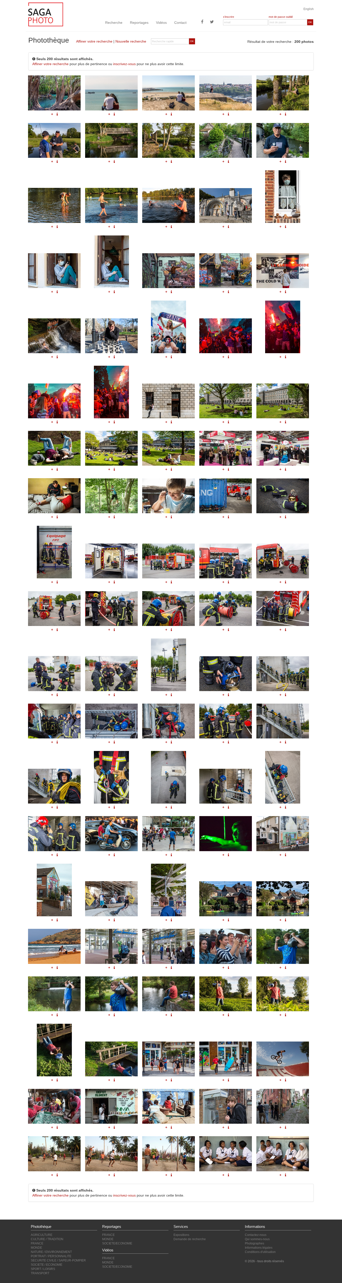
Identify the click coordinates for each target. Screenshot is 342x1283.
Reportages (139, 23)
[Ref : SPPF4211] (225, 946)
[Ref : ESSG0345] (168, 1059)
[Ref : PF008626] (111, 833)
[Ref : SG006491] (225, 786)
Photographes (254, 1243)
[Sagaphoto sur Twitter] (211, 22)
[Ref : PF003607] (111, 993)
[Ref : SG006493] (54, 833)
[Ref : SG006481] (225, 673)
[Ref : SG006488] (54, 786)
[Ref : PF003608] (168, 993)
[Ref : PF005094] (282, 898)
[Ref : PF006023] (282, 833)
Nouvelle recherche (130, 41)
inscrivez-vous (124, 64)
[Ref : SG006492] (282, 777)
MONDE (36, 1247)
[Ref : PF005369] (168, 890)
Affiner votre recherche (94, 41)
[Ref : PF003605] (282, 946)
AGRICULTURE (41, 1235)
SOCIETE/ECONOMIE (117, 1243)
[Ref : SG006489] (111, 777)
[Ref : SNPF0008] (168, 1106)
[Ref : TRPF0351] (282, 1106)
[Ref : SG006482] (282, 673)
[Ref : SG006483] (54, 721)
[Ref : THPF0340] (111, 1153)
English (308, 9)
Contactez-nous (255, 1235)
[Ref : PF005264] (111, 898)
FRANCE (37, 1243)
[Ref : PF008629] (168, 833)
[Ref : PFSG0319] (54, 946)
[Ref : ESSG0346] (225, 1059)
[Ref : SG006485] (168, 721)
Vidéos (161, 23)
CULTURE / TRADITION (47, 1239)
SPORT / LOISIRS (43, 1269)
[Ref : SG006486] (225, 721)
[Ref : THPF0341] (168, 1153)
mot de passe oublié (281, 16)
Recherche (113, 23)
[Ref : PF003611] (54, 1050)
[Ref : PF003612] (111, 1059)
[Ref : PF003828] (168, 946)
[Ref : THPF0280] (282, 1153)
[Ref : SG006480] (168, 664)
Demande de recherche (190, 1239)
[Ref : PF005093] (225, 898)
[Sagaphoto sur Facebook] (202, 22)
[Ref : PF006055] (54, 890)
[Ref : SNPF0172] (111, 1106)
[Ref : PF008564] (225, 833)
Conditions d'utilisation (260, 1252)
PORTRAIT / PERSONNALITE (51, 1256)
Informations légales (258, 1247)
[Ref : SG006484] (111, 721)
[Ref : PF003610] (282, 993)
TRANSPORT (40, 1273)
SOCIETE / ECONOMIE (46, 1264)
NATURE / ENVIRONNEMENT (51, 1252)
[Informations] (57, 695)
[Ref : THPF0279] (225, 1153)
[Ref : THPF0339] (54, 1153)
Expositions (181, 1235)
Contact (180, 23)
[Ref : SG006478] (54, 673)
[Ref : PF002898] (225, 1106)
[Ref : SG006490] (168, 777)
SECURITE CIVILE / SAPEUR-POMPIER (58, 1260)
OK (310, 22)
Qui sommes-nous (257, 1239)
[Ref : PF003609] (225, 993)
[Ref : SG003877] (282, 1059)
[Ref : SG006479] (111, 673)
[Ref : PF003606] (54, 993)
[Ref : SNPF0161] (54, 1106)
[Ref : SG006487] (282, 721)
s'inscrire (228, 16)
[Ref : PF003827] (111, 946)
